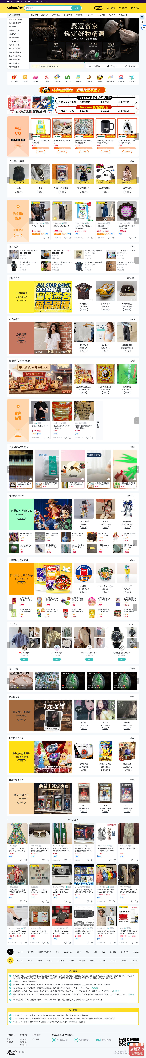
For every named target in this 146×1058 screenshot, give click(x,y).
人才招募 (36, 1039)
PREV (8, 180)
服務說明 (10, 1042)
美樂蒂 (124, 960)
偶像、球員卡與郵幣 (15, 19)
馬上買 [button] (84, 392)
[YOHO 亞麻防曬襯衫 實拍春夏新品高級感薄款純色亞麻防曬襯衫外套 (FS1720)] (51, 638)
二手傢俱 (31, 952)
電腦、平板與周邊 (15, 56)
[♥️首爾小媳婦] (24, 648)
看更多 (132, 161)
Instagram (23, 1052)
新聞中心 (10, 1039)
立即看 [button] (21, 300)
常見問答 (23, 1039)
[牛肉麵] (84, 109)
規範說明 (95, 988)
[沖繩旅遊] (62, 109)
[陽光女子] (62, 100)
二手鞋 (71, 960)
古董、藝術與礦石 (15, 23)
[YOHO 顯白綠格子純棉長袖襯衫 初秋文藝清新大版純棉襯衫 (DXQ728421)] (67, 633)
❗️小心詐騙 (100, 15)
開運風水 (50, 960)
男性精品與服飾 (14, 41)
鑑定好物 (44, 15)
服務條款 (116, 1053)
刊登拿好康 (123, 15)
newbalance (137, 952)
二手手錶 (113, 952)
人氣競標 (79, 15)
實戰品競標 (131, 278)
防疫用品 (20, 960)
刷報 (10, 952)
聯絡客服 (23, 1042)
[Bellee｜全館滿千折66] (89, 648)
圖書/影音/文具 (14, 27)
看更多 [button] (21, 342)
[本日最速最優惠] (136, 1049)
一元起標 (20, 952)
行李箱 (39, 960)
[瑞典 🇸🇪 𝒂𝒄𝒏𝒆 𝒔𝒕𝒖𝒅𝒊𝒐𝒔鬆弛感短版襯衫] (19, 638)
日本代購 (111, 15)
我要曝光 (18, 146)
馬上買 (132, 361)
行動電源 (82, 960)
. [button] (21, 383)
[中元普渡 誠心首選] (84, 40)
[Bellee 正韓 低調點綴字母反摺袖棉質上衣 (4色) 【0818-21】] (84, 638)
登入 (98, 8)
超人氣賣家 (68, 15)
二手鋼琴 (114, 960)
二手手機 (134, 960)
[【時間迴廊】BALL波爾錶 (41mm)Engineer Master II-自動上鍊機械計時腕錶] (132, 643)
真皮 (57, 952)
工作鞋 (79, 952)
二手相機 (61, 960)
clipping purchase (48, 238)
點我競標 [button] (83, 309)
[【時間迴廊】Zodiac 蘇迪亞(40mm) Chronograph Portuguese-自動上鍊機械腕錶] (132, 633)
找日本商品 (131, 495)
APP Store (133, 1039)
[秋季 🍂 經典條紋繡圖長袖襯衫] (34, 643)
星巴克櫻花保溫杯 (45, 952)
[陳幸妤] (106, 109)
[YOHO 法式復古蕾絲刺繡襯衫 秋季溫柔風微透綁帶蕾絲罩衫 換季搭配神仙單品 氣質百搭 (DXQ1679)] (67, 643)
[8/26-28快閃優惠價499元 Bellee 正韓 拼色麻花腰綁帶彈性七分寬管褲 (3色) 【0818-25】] (99, 633)
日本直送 (34, 15)
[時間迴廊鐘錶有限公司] (122, 648)
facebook (19, 1052)
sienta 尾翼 (68, 952)
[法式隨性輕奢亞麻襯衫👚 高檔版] (34, 633)
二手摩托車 (124, 952)
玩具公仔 (89, 15)
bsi (12, 1052)
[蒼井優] (106, 100)
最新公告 (23, 1045)
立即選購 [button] (83, 770)
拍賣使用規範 (129, 1053)
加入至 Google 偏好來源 (142, 22)
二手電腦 (102, 960)
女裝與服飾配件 (14, 30)
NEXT (137, 180)
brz (103, 952)
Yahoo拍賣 (15, 8)
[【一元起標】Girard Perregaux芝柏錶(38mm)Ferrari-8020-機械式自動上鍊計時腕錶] (116, 638)
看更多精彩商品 (98, 423)
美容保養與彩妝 (14, 45)
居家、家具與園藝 (15, 48)
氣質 (95, 952)
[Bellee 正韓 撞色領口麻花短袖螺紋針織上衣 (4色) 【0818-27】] (99, 643)
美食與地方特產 (14, 67)
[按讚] (30, 479)
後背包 (30, 960)
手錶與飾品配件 (14, 38)
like (44, 238)
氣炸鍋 (92, 960)
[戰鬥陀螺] (128, 109)
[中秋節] (128, 100)
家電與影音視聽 (14, 63)
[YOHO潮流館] (57, 648)
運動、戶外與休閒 (15, 52)
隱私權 (122, 1053)
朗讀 (142, 17)
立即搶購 (40, 152)
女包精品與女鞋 (14, 34)
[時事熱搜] (73, 90)
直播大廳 (132, 669)
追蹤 (24, 659)
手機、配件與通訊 (15, 59)
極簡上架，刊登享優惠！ (47, 66)
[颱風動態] (84, 100)
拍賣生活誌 (56, 15)
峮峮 (87, 952)
